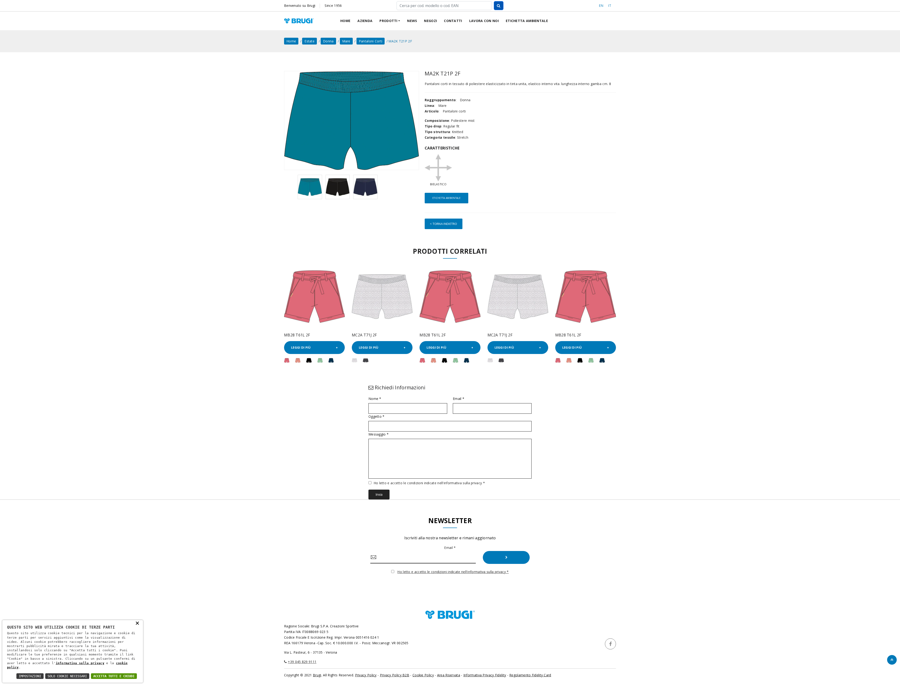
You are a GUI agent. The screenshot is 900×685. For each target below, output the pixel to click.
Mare (346, 41)
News (412, 21)
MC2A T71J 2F (364, 335)
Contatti (453, 21)
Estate (309, 41)
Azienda (364, 21)
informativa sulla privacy (80, 663)
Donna (328, 41)
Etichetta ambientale (527, 21)
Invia (378, 494)
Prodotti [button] (388, 21)
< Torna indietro (443, 224)
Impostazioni (30, 676)
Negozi (430, 21)
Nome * (374, 399)
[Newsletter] (506, 557)
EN (601, 5)
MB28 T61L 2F (297, 335)
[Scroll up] (892, 660)
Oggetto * (376, 416)
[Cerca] (498, 5)
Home (345, 21)
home (291, 41)
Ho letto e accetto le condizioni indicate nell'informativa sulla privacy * (429, 483)
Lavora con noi (484, 21)
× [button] (137, 623)
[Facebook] (610, 643)
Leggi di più (301, 347)
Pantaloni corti (370, 41)
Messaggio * (378, 434)
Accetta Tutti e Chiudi (114, 676)
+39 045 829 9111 (302, 661)
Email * (458, 399)
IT (609, 5)
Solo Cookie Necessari (67, 676)
